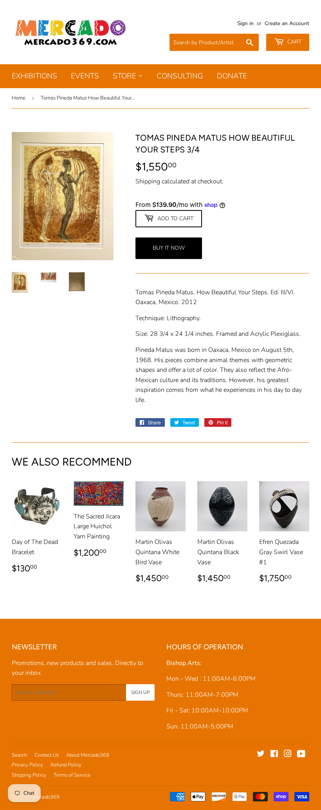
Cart (293, 41)
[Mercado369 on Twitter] (261, 754)
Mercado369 (45, 797)
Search (19, 755)
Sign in (245, 23)
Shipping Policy (29, 775)
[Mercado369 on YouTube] (301, 754)
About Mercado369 (87, 755)
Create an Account (287, 23)
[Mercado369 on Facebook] (274, 754)
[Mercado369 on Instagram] (288, 754)
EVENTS (85, 76)
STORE (125, 76)
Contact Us (46, 755)
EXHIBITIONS (34, 76)
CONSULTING (180, 76)
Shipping (147, 181)
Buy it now (169, 248)
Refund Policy (65, 764)
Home (18, 97)
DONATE (232, 76)
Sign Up (140, 692)
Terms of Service (72, 775)
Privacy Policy (27, 764)
